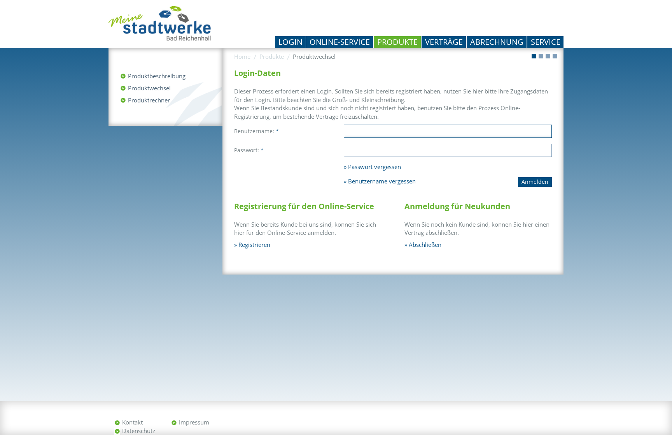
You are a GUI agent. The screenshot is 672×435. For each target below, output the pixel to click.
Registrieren (254, 244)
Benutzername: (256, 131)
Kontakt (132, 422)
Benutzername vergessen (382, 181)
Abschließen (425, 244)
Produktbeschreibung (157, 76)
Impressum (194, 422)
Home (242, 56)
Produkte (397, 42)
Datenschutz (138, 431)
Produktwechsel (149, 88)
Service (545, 42)
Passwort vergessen (374, 167)
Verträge (444, 42)
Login (290, 42)
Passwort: (249, 150)
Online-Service (340, 42)
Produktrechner (149, 100)
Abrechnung (496, 42)
